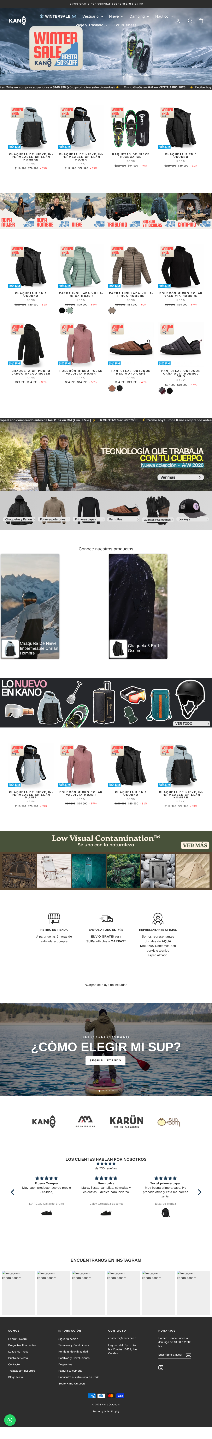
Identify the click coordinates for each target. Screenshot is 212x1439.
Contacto (14, 1364)
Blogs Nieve (16, 1377)
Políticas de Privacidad (73, 1351)
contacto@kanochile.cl (122, 1338)
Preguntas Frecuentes (22, 1345)
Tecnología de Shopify (106, 1411)
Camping (137, 16)
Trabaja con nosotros (21, 1370)
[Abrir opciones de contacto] (10, 1420)
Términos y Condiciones (73, 1345)
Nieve (114, 16)
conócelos (105, 1060)
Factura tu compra (70, 1370)
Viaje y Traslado (90, 25)
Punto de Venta (18, 1358)
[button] (30, 606)
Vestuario (91, 16)
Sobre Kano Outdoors (72, 1383)
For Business (125, 25)
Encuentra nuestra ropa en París (79, 1377)
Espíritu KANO (17, 1338)
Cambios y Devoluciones (74, 1358)
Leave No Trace (18, 1351)
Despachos (65, 1364)
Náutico (162, 16)
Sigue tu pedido (68, 1338)
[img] (106, 1163)
